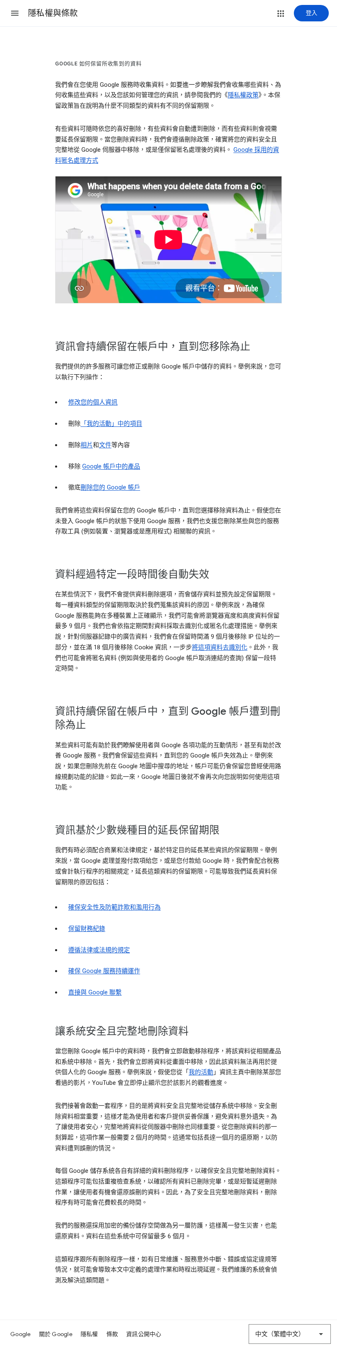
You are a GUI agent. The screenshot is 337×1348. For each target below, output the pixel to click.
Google (20, 1334)
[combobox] (290, 1334)
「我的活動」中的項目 (111, 423)
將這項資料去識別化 (219, 647)
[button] (15, 13)
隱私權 (89, 1334)
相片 (87, 445)
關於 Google (55, 1334)
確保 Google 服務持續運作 (104, 971)
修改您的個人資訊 (93, 402)
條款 (112, 1334)
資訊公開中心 (144, 1334)
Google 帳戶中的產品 (111, 466)
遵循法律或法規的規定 (99, 950)
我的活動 (201, 1072)
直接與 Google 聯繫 (95, 992)
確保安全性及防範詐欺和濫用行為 (114, 907)
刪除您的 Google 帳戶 (110, 487)
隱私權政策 (243, 95)
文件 (105, 445)
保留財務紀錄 (86, 928)
